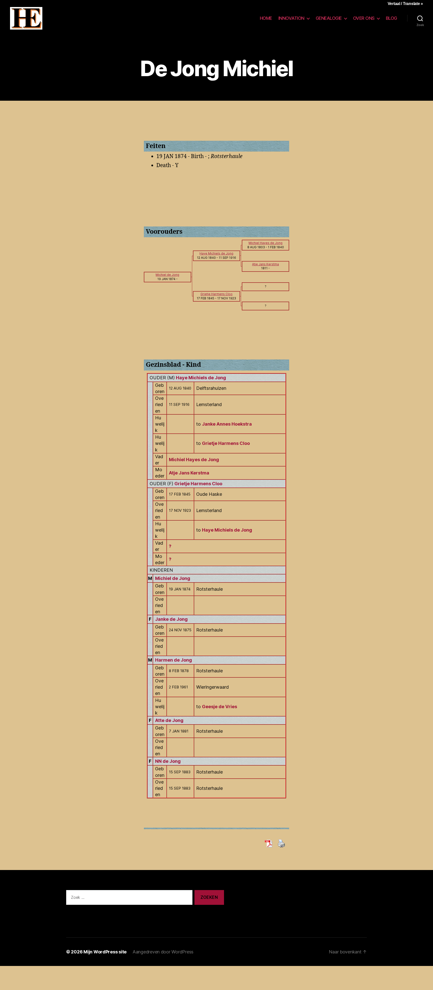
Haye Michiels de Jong (201, 377)
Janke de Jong (171, 619)
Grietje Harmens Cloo (198, 483)
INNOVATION (291, 18)
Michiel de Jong (172, 578)
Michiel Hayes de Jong (194, 459)
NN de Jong (168, 761)
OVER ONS (364, 18)
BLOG (391, 18)
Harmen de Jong (173, 660)
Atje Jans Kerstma (189, 472)
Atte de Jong (169, 720)
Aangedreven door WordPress (163, 951)
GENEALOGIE (329, 18)
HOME (266, 18)
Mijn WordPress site (105, 951)
